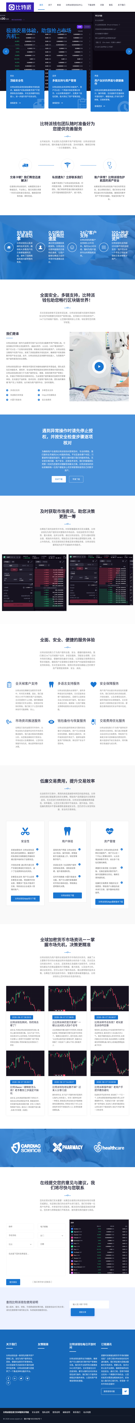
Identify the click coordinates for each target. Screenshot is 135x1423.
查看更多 (14, 103)
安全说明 (35, 1412)
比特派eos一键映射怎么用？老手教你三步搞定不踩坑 (24, 1090)
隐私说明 (46, 1412)
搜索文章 (82, 1312)
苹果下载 (29, 49)
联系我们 (76, 1412)
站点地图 (87, 1412)
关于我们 (121, 5)
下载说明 (91, 5)
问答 (102, 5)
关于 (50, 5)
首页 (41, 5)
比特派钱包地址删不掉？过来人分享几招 (66, 1088)
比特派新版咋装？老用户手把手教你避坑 (109, 1088)
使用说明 (56, 1412)
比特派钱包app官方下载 (25, 898)
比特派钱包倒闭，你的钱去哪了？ (24, 1024)
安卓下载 (13, 49)
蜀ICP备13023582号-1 (33, 1419)
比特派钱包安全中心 (74, 5)
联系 (111, 5)
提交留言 (13, 1282)
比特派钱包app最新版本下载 (111, 901)
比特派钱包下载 (67, 895)
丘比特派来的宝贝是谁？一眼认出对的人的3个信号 (66, 1024)
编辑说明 (66, 1412)
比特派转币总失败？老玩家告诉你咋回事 (109, 1024)
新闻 (59, 5)
